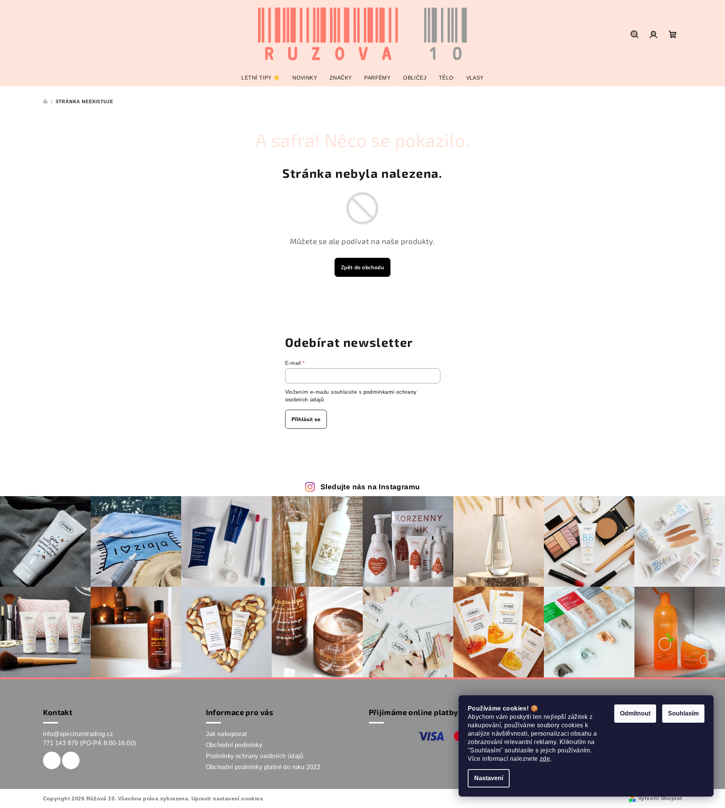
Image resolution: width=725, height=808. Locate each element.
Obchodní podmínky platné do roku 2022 (263, 767)
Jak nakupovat (226, 734)
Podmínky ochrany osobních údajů (255, 756)
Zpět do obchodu (362, 267)
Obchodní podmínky (234, 745)
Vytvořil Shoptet (660, 798)
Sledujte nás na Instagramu (370, 487)
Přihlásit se (306, 419)
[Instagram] (71, 760)
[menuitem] (260, 77)
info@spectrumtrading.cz (78, 734)
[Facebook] (52, 760)
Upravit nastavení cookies (227, 798)
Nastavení (488, 778)
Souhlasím (683, 713)
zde (545, 758)
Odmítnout (635, 713)
